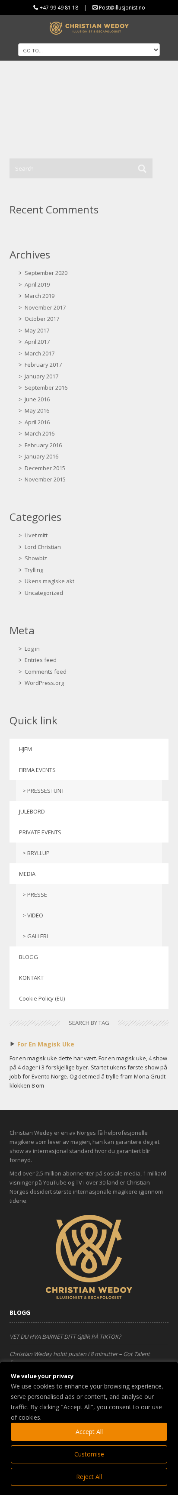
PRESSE (37, 894)
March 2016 (39, 433)
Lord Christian (43, 547)
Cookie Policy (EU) (42, 998)
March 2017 (39, 353)
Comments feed (46, 671)
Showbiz (36, 558)
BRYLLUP (38, 853)
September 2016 (46, 387)
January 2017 (41, 376)
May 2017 (37, 330)
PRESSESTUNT (45, 790)
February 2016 (43, 445)
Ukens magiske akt (49, 581)
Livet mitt (36, 535)
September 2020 (46, 273)
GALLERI (37, 936)
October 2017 (42, 319)
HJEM (25, 749)
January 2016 (41, 456)
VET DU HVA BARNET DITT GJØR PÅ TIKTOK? (65, 1336)
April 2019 (37, 284)
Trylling (34, 570)
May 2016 (37, 410)
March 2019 (39, 296)
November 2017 (45, 307)
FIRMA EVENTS (37, 770)
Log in (32, 648)
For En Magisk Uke (45, 1044)
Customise (89, 1454)
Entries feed (41, 660)
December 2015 (45, 468)
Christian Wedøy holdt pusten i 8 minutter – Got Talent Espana (80, 1358)
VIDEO (35, 915)
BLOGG (28, 957)
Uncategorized (44, 593)
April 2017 (37, 341)
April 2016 (37, 422)
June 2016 (37, 399)
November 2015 (45, 479)
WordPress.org (44, 683)
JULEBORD (32, 811)
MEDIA (27, 874)
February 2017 (43, 364)
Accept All (89, 1431)
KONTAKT (31, 978)
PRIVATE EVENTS (40, 832)
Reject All (89, 1476)
